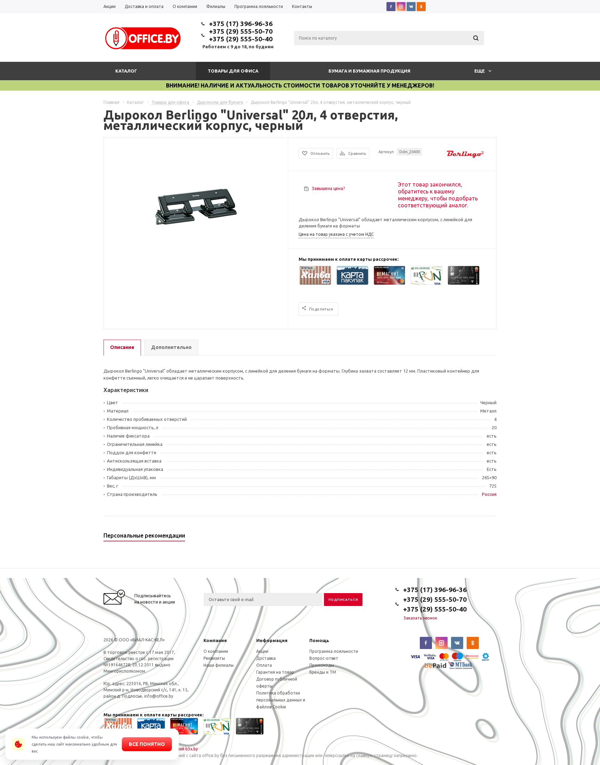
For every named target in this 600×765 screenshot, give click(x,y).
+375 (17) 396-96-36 (241, 23)
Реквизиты (214, 658)
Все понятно (147, 744)
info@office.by (158, 696)
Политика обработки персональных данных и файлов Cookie (280, 700)
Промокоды (321, 665)
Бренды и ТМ (322, 672)
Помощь (319, 640)
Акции (262, 651)
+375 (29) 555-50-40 (241, 39)
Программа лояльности (333, 651)
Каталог (126, 70)
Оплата (264, 665)
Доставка (266, 658)
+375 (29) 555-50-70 (241, 31)
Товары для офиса (233, 70)
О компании (215, 651)
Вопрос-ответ (323, 658)
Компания (215, 640)
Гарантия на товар (275, 672)
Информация (272, 640)
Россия (489, 494)
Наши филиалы (218, 665)
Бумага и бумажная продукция (369, 70)
